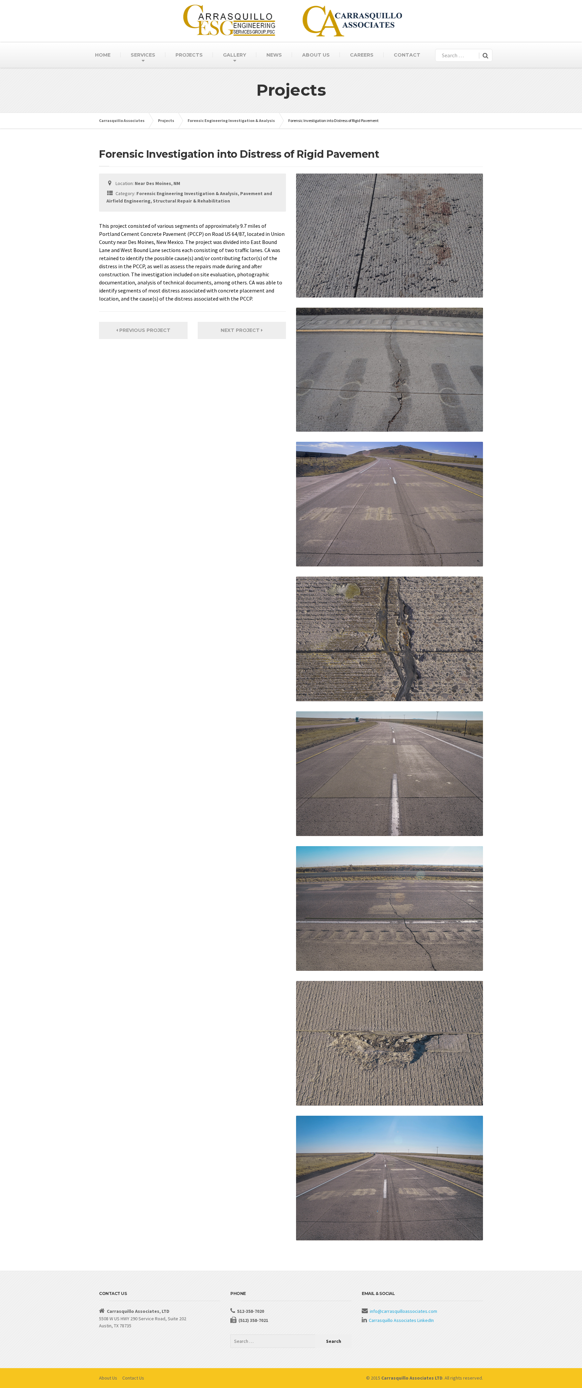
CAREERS (362, 55)
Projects (166, 120)
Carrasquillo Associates (121, 120)
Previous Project (144, 330)
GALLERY (234, 55)
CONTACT (407, 55)
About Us (108, 1378)
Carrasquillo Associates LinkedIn (401, 1320)
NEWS (274, 55)
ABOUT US (316, 55)
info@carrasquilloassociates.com (403, 1311)
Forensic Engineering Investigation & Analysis (231, 120)
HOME (102, 55)
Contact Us (133, 1378)
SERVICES (143, 55)
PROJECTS (189, 55)
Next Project (241, 330)
